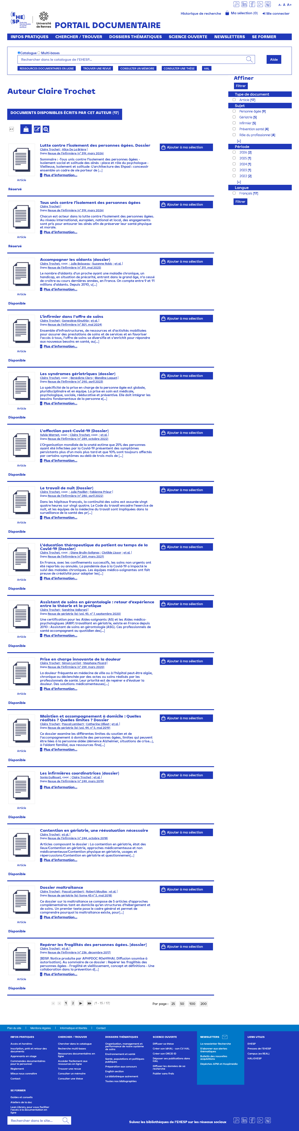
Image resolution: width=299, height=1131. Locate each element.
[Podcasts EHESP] (268, 4)
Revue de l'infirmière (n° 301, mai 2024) (75, 324)
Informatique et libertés (73, 1028)
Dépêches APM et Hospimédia (218, 1064)
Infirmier (245, 123)
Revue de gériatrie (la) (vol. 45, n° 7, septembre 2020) (84, 613)
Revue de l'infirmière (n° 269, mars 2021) (76, 556)
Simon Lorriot (71, 663)
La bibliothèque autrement (121, 1076)
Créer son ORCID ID (164, 1053)
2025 (243, 158)
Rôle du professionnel (255, 135)
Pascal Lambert (73, 724)
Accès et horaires (21, 1043)
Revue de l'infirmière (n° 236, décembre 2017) (79, 952)
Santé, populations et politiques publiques (124, 1060)
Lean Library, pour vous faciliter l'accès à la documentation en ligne (30, 1110)
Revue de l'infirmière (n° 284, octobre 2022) (78, 438)
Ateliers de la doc (21, 1102)
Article (244, 100)
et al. (117, 263)
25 (173, 1004)
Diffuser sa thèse (163, 1043)
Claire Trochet (50, 149)
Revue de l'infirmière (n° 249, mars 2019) (76, 781)
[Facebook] (252, 4)
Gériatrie (246, 117)
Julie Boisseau (80, 263)
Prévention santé (252, 129)
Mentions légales (40, 1028)
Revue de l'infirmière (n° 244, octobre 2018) (78, 838)
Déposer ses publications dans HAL (171, 1059)
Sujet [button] (240, 105)
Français (246, 193)
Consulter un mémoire (137, 68)
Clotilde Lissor (111, 552)
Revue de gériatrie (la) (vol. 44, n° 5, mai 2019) (79, 727)
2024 (243, 164)
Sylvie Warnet (49, 434)
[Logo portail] (31, 19)
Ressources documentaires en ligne (47, 68)
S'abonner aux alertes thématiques (213, 1050)
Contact (101, 1028)
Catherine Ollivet (97, 724)
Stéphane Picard (94, 663)
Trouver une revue (97, 68)
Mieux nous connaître (24, 1073)
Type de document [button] (252, 94)
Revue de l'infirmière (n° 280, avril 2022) (75, 495)
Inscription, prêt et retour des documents (29, 1050)
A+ (289, 5)
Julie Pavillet (79, 491)
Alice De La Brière (74, 149)
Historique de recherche (201, 13)
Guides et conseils (22, 1097)
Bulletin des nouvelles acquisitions (213, 1057)
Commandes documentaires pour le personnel (28, 1062)
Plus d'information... (60, 175)
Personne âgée (250, 111)
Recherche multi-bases (72, 1048)
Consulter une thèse (179, 68)
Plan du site (14, 1028)
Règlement (17, 1068)
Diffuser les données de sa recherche (169, 1067)
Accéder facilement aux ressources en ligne (72, 1062)
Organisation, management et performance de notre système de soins (124, 1046)
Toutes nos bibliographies (121, 1081)
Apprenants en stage (24, 1056)
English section (114, 1071)
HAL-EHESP (255, 1058)
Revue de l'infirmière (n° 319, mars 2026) (76, 153)
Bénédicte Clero (81, 377)
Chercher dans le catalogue (75, 1043)
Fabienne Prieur (101, 491)
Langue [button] (242, 187)
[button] (237, 141)
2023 (243, 170)
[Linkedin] (244, 4)
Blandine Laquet (106, 377)
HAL (206, 68)
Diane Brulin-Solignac (85, 552)
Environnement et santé (120, 1054)
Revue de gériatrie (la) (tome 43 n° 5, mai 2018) (80, 895)
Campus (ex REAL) (258, 1053)
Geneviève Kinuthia (75, 320)
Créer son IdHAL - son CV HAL (171, 1048)
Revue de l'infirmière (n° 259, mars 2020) (76, 667)
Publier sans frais (163, 1073)
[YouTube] (260, 4)
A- (280, 5)
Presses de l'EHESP (259, 1048)
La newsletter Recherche (215, 1043)
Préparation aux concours (121, 1066)
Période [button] (242, 146)
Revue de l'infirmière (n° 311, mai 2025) (74, 267)
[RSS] (236, 4)
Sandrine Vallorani (74, 609)
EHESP (252, 1043)
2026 (243, 152)
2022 (243, 176)
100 (192, 1004)
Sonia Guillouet (50, 777)
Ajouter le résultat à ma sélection (26, 129)
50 (182, 1004)
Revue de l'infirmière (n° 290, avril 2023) (75, 381)
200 (204, 1004)
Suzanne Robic (102, 263)
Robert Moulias (96, 891)
